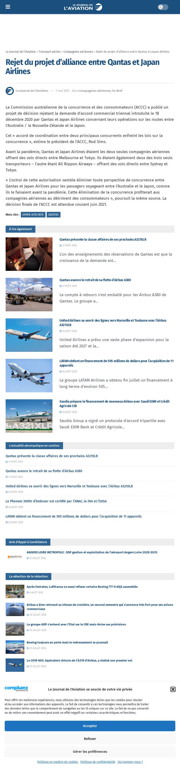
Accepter (90, 726)
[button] (173, 689)
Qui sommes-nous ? (130, 762)
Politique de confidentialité (97, 762)
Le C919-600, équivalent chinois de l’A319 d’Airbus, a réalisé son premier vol (79, 660)
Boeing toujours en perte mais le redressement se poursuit (67, 642)
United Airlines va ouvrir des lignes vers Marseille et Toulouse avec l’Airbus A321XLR (69, 486)
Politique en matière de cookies (57, 762)
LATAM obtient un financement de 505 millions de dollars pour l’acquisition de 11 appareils (74, 516)
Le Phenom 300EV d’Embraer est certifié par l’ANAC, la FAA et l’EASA (56, 501)
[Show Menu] (8, 7)
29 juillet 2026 (37, 648)
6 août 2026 (36, 592)
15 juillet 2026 (37, 558)
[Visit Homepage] (83, 7)
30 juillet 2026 (37, 615)
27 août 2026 (69, 245)
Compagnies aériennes (78, 51)
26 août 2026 (69, 331)
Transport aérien (49, 51)
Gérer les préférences (90, 752)
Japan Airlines (33, 214)
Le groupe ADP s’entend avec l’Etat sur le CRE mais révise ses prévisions (76, 624)
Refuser (90, 739)
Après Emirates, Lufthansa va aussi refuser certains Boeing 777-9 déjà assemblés (82, 586)
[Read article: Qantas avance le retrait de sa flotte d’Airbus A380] (29, 294)
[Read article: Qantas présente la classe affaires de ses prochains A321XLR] (29, 254)
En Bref (117, 90)
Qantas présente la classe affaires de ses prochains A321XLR (103, 240)
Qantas (53, 214)
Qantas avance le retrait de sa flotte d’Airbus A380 (95, 280)
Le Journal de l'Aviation (21, 51)
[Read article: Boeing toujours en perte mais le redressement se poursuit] (15, 647)
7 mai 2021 (63, 90)
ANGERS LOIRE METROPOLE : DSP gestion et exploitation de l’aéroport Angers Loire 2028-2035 (92, 552)
